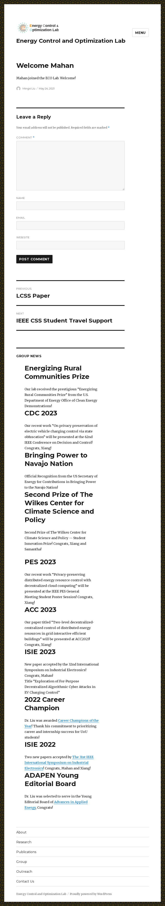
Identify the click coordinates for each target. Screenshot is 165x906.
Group (21, 862)
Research (23, 842)
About (21, 832)
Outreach (24, 872)
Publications (26, 852)
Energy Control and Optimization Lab (70, 40)
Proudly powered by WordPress (91, 894)
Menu (140, 33)
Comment (25, 137)
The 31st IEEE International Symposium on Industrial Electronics (59, 762)
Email (20, 217)
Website (23, 237)
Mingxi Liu (29, 88)
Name (20, 198)
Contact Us (25, 881)
